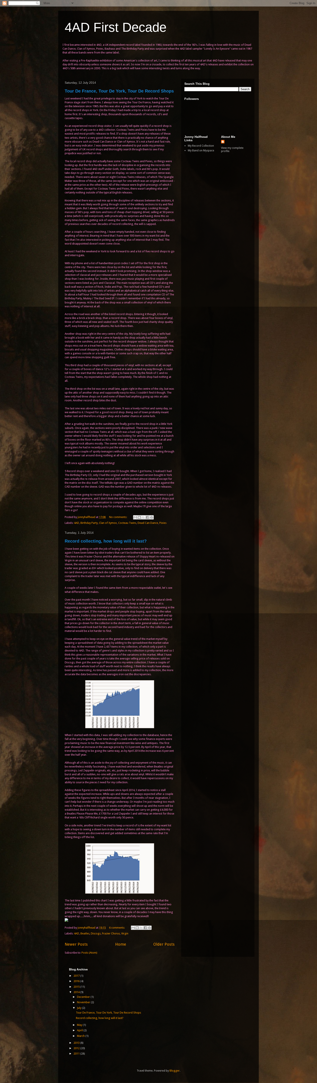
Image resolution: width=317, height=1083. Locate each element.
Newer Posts (76, 944)
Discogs (96, 933)
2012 (77, 1048)
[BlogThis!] (139, 517)
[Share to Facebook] (147, 517)
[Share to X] (143, 517)
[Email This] (135, 517)
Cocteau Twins (127, 522)
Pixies (162, 522)
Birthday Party (89, 522)
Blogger (174, 1070)
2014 (77, 992)
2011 (77, 1053)
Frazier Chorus (111, 933)
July (79, 1007)
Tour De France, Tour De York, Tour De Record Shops (119, 91)
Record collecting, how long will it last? (106, 541)
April (80, 1030)
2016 (77, 981)
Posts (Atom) (89, 952)
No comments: (118, 517)
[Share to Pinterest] (151, 517)
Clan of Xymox (108, 522)
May (80, 1024)
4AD (76, 522)
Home (120, 944)
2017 (77, 975)
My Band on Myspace (201, 150)
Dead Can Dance (148, 522)
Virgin (124, 933)
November (84, 1002)
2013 (77, 1042)
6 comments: (117, 927)
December (84, 996)
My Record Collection (201, 145)
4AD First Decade (115, 27)
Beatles (84, 933)
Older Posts (164, 944)
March (81, 1035)
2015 (77, 986)
